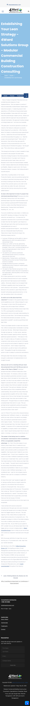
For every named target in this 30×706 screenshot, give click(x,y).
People (11, 75)
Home (6, 75)
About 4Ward (4, 619)
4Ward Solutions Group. (18, 682)
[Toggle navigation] (2, 11)
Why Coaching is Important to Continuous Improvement (14, 582)
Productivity (20, 95)
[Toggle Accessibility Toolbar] (27, 703)
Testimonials (4, 622)
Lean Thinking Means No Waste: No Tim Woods (15, 577)
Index (26, 682)
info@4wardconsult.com (15, 4)
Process (12, 95)
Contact (3, 629)
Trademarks (4, 626)
